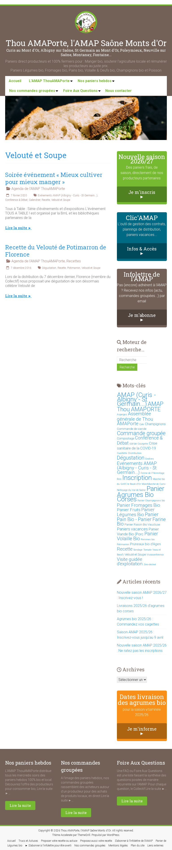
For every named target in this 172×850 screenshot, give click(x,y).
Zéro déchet (150, 564)
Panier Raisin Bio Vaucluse (142, 524)
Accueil (15, 81)
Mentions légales (118, 845)
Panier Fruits (128, 509)
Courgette (143, 443)
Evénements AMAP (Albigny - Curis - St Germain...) (67, 195)
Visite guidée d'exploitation (130, 561)
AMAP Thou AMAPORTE (140, 407)
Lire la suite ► (18, 228)
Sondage (137, 549)
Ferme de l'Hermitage (152, 473)
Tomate (147, 549)
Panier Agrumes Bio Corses (140, 494)
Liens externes (155, 845)
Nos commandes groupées (32, 91)
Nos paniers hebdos (95, 81)
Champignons (155, 424)
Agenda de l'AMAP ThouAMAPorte (38, 189)
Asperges (122, 414)
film (119, 479)
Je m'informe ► (142, 731)
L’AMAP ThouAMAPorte (49, 81)
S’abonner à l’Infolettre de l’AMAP (134, 840)
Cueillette (122, 453)
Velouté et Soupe (60, 199)
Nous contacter (118, 91)
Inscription (137, 477)
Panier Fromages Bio (138, 505)
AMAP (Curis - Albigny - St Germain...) (136, 399)
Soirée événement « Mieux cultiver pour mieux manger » (53, 178)
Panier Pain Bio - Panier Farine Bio (141, 519)
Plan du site (137, 845)
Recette (46, 199)
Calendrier (34, 199)
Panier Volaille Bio (137, 536)
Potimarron (73, 267)
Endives (149, 458)
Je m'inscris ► (141, 194)
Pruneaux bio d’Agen (145, 544)
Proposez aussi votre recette (96, 840)
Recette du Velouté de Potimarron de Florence (55, 250)
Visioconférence (155, 554)
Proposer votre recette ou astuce (59, 840)
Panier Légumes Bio (136, 512)
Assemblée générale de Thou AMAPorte (135, 418)
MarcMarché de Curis (154, 484)
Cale (141, 424)
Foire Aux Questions (80, 91)
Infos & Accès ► (142, 251)
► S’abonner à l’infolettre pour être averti (48, 845)
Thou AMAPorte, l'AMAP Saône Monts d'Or (86, 43)
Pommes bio (148, 539)
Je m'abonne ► (142, 317)
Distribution (135, 453)
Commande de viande (131, 428)
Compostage (125, 438)
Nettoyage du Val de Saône (131, 490)
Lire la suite (20, 805)
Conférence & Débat (16, 199)
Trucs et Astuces (28, 840)
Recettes (74, 261)
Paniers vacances (132, 529)
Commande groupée (141, 433)
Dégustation (49, 267)
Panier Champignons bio (151, 500)
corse (133, 443)
